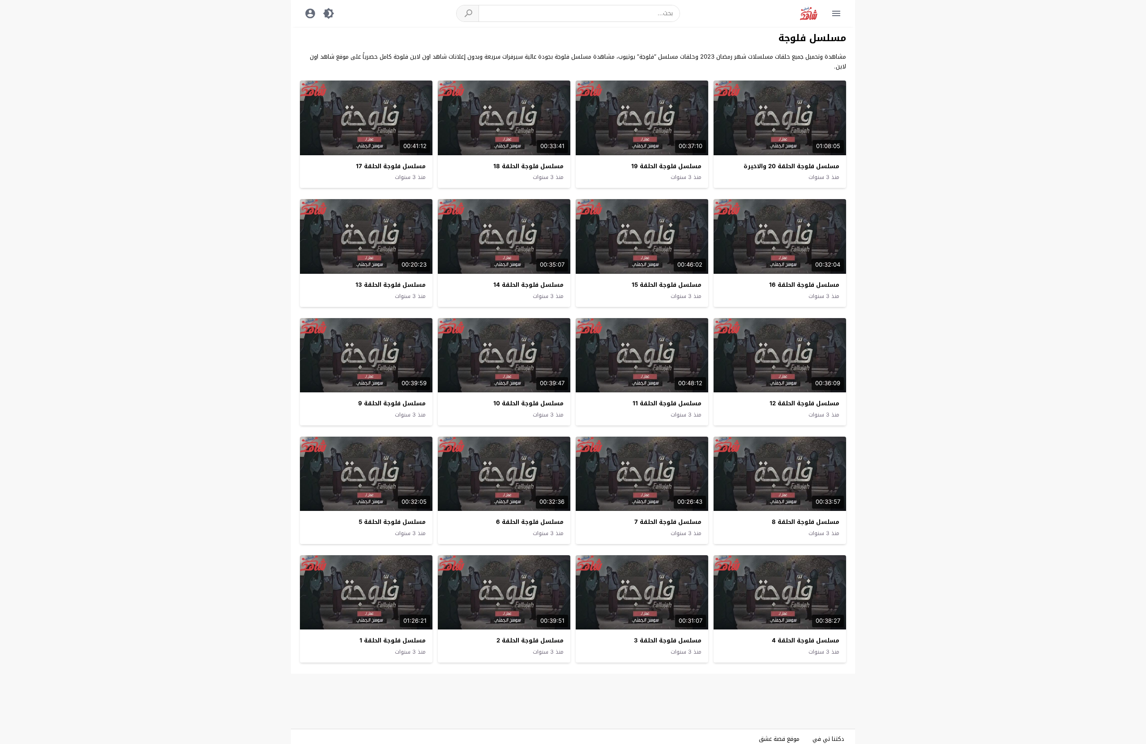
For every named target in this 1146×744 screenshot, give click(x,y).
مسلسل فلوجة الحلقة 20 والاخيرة (791, 166)
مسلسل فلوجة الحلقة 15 (666, 284)
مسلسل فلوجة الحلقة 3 (667, 640)
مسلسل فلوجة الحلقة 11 (667, 403)
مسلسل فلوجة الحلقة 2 (530, 640)
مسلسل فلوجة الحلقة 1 (392, 640)
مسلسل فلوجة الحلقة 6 (530, 521)
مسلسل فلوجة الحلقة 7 (667, 521)
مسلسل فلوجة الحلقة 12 (804, 403)
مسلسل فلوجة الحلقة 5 (392, 521)
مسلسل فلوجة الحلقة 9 (392, 403)
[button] (468, 13)
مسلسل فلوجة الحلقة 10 (528, 403)
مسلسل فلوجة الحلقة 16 (804, 284)
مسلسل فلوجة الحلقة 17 (391, 166)
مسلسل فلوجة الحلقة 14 (528, 284)
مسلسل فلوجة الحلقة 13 (390, 284)
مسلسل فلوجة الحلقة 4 (805, 640)
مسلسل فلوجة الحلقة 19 (666, 166)
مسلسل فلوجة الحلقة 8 (805, 521)
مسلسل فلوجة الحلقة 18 (528, 166)
